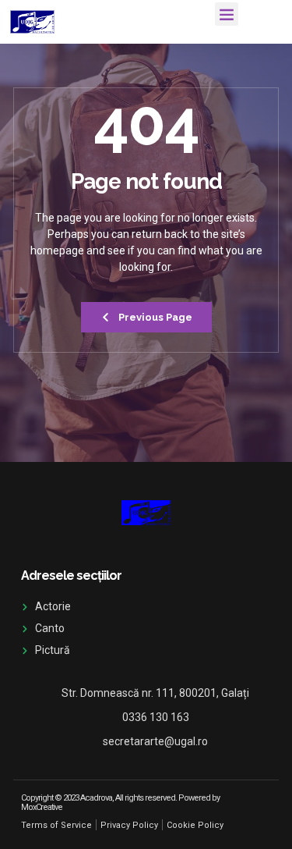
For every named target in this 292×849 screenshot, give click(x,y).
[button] (226, 14)
